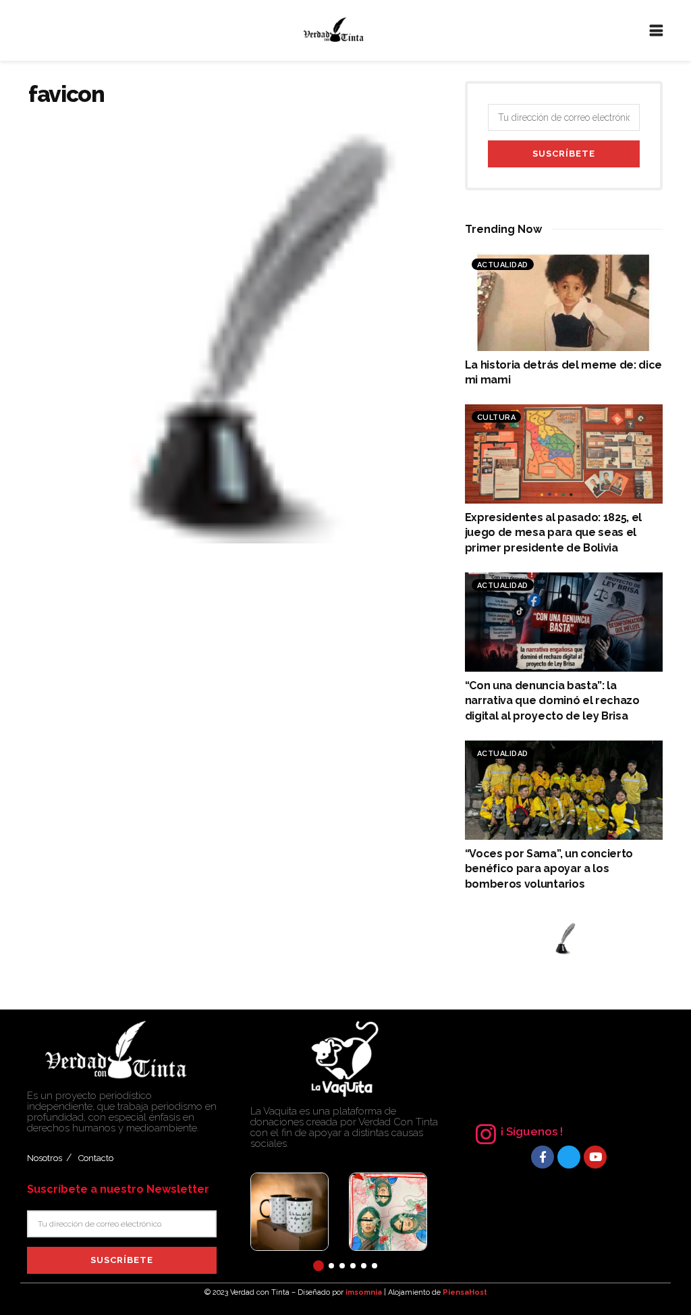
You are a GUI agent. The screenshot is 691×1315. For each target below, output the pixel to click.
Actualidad (502, 265)
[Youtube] (595, 1157)
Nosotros (44, 1158)
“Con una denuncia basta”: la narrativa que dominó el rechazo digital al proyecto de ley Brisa (552, 700)
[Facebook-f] (542, 1157)
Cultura (496, 417)
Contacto (95, 1158)
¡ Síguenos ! (532, 1131)
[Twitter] (568, 1157)
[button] (318, 1265)
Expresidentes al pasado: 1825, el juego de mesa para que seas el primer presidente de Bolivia (553, 532)
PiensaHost (465, 1292)
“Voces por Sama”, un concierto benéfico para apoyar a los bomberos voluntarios (549, 868)
